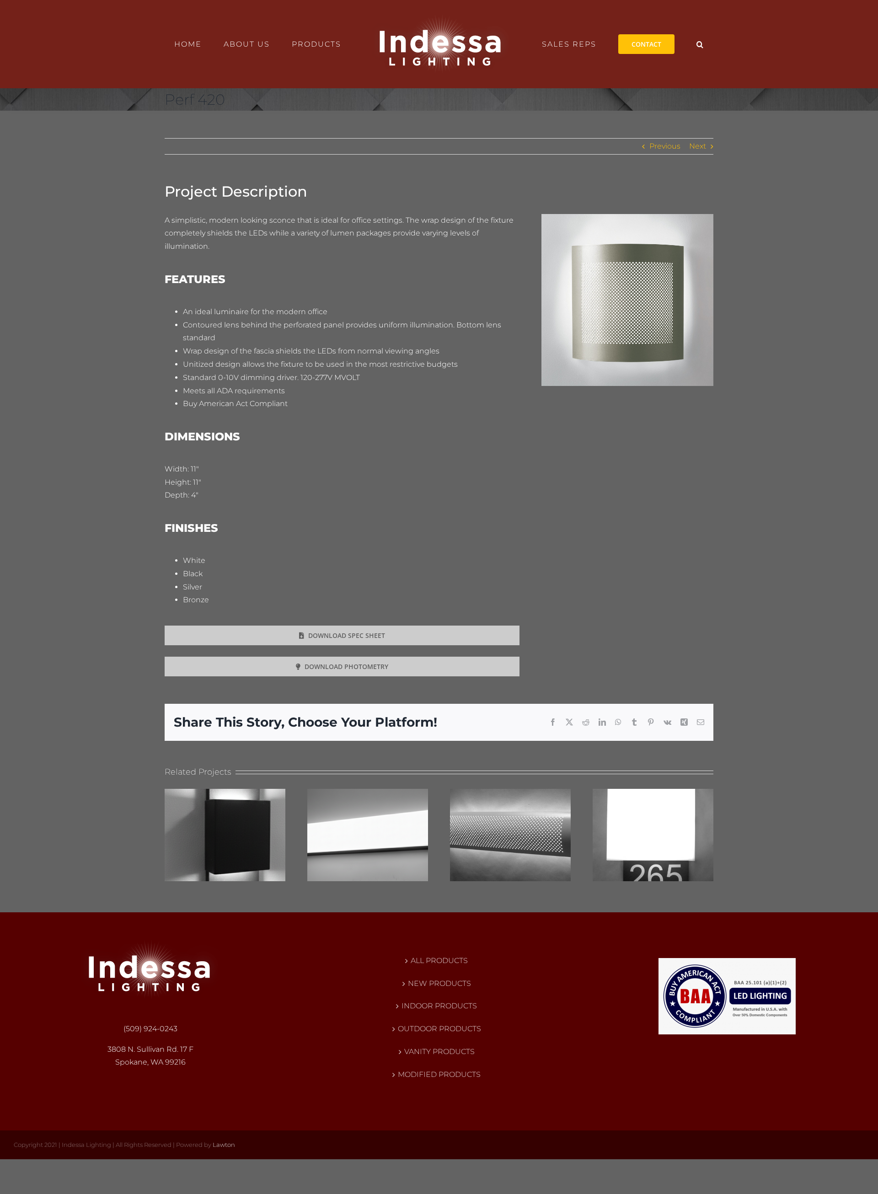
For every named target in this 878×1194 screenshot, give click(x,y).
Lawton (224, 1144)
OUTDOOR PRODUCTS (439, 1028)
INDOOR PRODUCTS (439, 1005)
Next (697, 146)
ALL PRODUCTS (439, 960)
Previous (664, 146)
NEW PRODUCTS (439, 983)
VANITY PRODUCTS (439, 1051)
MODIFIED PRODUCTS (439, 1074)
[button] (663, 44)
